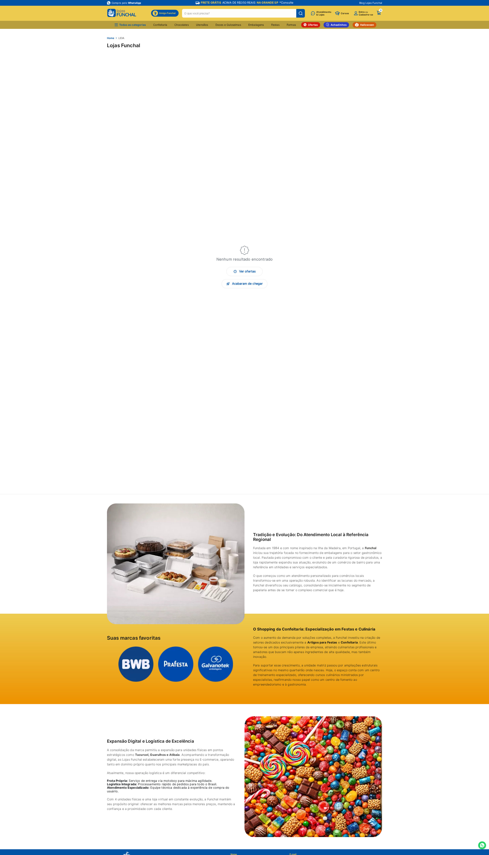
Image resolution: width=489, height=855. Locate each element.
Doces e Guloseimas (228, 24)
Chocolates (181, 24)
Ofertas (313, 24)
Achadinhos (339, 24)
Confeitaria (160, 24)
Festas (275, 24)
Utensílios (202, 24)
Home (110, 38)
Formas (291, 24)
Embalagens (256, 24)
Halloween (367, 24)
